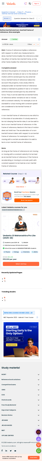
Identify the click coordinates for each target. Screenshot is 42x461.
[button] (8, 181)
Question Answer (9, 12)
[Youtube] (15, 451)
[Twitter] (11, 451)
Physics (28, 12)
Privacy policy (34, 442)
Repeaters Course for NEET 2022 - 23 (18, 313)
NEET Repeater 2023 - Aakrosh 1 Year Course (18, 317)
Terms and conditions (9, 446)
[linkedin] (6, 451)
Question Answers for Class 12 (24, 18)
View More (20, 187)
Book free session (27, 200)
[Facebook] (2, 451)
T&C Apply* (27, 196)
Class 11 (20, 12)
